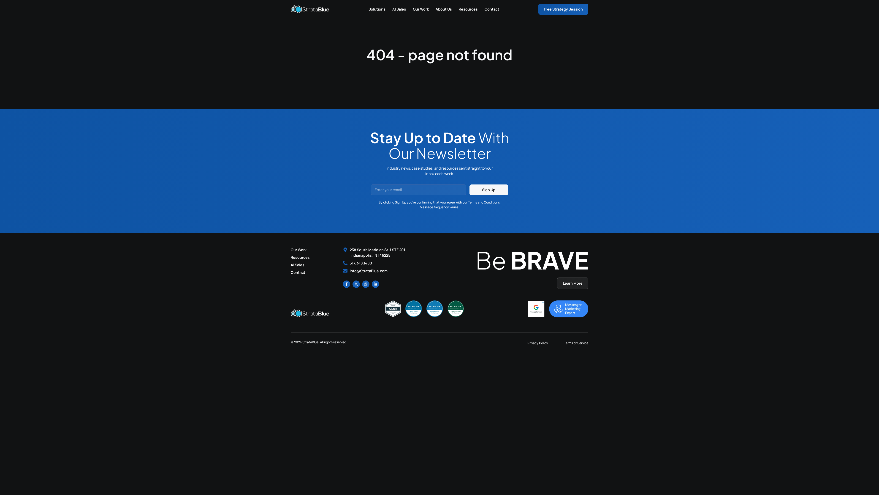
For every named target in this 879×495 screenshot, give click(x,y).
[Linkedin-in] (375, 284)
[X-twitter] (356, 284)
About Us (444, 9)
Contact (492, 9)
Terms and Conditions (484, 202)
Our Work (421, 9)
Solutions (377, 9)
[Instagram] (365, 284)
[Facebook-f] (346, 284)
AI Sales (399, 9)
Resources (468, 9)
